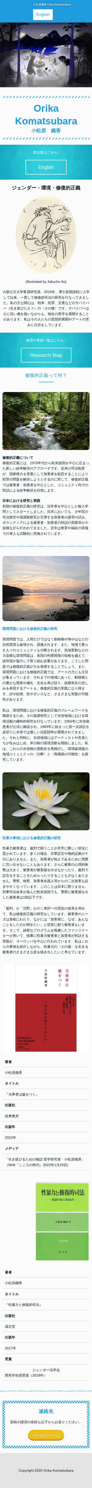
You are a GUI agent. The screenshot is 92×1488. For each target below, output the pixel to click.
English (43, 14)
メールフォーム (46, 1435)
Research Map (46, 355)
